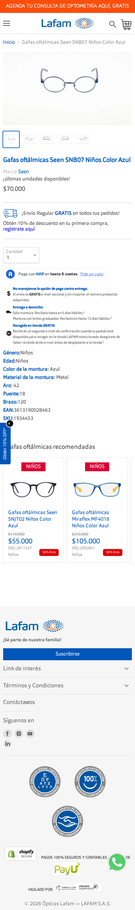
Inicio (9, 42)
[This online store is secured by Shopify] (21, 858)
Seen (23, 170)
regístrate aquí (19, 228)
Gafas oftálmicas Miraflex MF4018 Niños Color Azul (90, 518)
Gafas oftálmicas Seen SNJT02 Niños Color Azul (32, 518)
